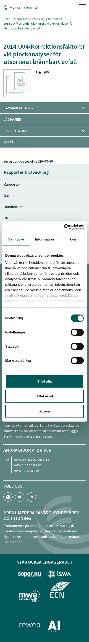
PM (6, 218)
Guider (9, 195)
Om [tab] (73, 239)
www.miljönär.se (26, 470)
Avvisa (44, 411)
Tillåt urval (44, 396)
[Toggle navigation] (82, 6)
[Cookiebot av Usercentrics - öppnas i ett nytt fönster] (64, 227)
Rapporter (55, 19)
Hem (6, 19)
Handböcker (13, 206)
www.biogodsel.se (27, 464)
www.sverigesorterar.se (31, 459)
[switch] (77, 332)
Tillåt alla (44, 381)
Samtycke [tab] (16, 239)
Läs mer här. (12, 542)
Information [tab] (44, 239)
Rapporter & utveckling (29, 19)
